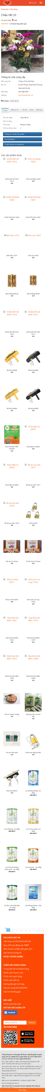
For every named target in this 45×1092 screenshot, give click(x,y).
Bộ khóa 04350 (33, 370)
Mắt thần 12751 (11, 255)
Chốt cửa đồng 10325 (33, 179)
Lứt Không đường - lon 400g (33, 792)
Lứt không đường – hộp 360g (33, 906)
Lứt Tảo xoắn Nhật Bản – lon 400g (12, 906)
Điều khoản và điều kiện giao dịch (17, 949)
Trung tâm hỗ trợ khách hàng (16, 969)
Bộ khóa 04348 (12, 370)
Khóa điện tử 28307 (33, 447)
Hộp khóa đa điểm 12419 (33, 639)
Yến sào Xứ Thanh (12, 561)
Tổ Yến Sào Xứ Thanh (33, 561)
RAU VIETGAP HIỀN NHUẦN (11, 448)
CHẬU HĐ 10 (14, 101)
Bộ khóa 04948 (12, 408)
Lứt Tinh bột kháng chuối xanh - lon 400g (12, 868)
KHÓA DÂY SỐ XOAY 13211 (33, 333)
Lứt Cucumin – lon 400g (33, 867)
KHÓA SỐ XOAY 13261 (33, 217)
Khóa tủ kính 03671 (11, 600)
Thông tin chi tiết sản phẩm (14, 134)
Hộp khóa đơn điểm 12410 (12, 677)
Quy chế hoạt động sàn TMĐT (16, 945)
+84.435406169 (14, 1080)
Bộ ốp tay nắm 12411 (33, 485)
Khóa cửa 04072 (11, 791)
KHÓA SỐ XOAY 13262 (11, 217)
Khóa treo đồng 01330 (33, 752)
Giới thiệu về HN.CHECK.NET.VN (17, 941)
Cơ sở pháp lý (9, 139)
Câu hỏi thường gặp (12, 991)
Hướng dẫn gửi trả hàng (13, 984)
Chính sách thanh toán (13, 972)
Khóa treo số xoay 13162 (33, 601)
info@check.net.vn (12, 1083)
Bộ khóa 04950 (33, 408)
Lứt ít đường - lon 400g (12, 829)
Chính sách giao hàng (12, 976)
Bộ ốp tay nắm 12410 (12, 523)
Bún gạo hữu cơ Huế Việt (33, 715)
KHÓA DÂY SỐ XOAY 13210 (12, 333)
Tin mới (33, 3)
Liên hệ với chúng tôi (12, 952)
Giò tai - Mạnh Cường (12, 714)
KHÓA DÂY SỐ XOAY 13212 (12, 180)
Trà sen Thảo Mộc (12, 752)
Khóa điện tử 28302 (11, 485)
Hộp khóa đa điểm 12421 (12, 639)
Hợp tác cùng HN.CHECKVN (15, 988)
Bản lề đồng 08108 (33, 294)
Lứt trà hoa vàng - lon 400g (33, 830)
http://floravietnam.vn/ (25, 95)
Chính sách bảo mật (12, 1004)
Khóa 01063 (33, 523)
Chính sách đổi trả (11, 980)
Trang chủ (4, 9)
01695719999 (30, 1080)
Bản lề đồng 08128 (12, 294)
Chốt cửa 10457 (33, 255)
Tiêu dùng (13, 9)
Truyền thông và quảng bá (14, 144)
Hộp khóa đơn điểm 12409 (33, 677)
